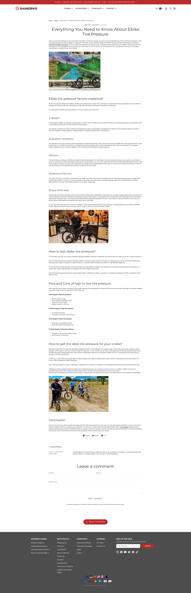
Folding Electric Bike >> (39, 546)
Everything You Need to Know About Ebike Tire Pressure (77, 20)
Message (53, 482)
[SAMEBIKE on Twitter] (129, 552)
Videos (79, 553)
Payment (60, 559)
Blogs (79, 549)
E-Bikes (67, 8)
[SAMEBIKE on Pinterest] (133, 552)
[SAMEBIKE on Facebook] (121, 552)
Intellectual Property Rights (64, 571)
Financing (60, 556)
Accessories (81, 8)
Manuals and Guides (84, 546)
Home (50, 20)
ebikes (56, 20)
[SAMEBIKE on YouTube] (125, 552)
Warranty (60, 546)
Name (51, 473)
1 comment (94, 25)
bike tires (87, 25)
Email (98, 473)
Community (96, 8)
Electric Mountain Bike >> (40, 553)
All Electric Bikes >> (38, 543)
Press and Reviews (84, 543)
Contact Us (101, 546)
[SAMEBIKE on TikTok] (137, 552)
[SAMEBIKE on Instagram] (117, 552)
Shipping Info (62, 543)
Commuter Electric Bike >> (40, 549)
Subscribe (147, 545)
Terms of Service (115, 504)
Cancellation (61, 549)
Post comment (95, 498)
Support (110, 8)
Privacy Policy (103, 504)
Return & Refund (63, 553)
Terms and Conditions (65, 566)
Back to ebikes (97, 522)
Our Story (100, 543)
